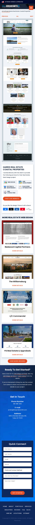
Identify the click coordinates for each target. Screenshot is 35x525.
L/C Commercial (17, 316)
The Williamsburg (17, 281)
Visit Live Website (12, 199)
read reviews (22, 376)
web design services (9, 376)
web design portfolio (20, 374)
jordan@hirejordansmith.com (17, 410)
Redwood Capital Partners (17, 247)
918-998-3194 (17, 404)
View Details (17, 251)
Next (31, 16)
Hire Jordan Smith (11, 6)
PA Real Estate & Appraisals (17, 351)
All (17, 16)
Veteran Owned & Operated (14, 2)
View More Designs (17, 361)
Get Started (17, 493)
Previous (5, 16)
